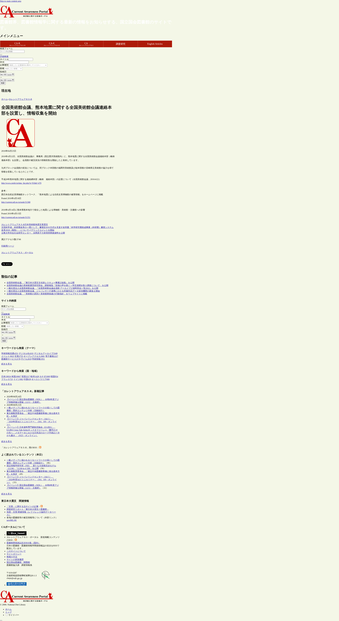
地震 (37, 224)
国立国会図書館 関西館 (18, 562)
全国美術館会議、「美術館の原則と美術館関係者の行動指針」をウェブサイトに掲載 (47, 294)
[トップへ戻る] (1, 620)
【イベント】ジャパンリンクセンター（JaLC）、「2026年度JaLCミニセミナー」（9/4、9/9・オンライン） (32, 422)
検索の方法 (12, 557)
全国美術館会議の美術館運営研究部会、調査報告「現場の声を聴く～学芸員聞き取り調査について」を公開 (57, 285)
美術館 (32, 224)
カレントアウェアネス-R (13, 224)
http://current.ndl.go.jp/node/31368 (15, 202)
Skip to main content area (10, 1)
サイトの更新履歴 (15, 559)
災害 (41, 224)
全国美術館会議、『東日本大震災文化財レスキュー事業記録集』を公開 (40, 283)
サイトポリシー (14, 554)
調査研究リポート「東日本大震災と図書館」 (28, 509)
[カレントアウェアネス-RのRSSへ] (40, 447)
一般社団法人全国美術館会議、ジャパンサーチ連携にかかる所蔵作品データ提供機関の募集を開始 (53, 291)
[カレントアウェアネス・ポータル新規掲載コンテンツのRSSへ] (16, 540)
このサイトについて (16, 551)
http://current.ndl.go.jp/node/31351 (15, 217)
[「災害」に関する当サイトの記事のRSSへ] (42, 506)
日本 (27, 224)
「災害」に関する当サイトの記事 (22, 506)
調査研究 (120, 44)
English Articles (155, 43)
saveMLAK (12, 520)
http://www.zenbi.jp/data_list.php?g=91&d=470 (21, 183)
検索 (3, 83)
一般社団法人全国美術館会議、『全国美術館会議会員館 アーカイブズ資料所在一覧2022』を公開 (52, 288)
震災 (46, 224)
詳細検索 (4, 56)
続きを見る (6, 364)
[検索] (1, 54)
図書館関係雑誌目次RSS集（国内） (23, 543)
